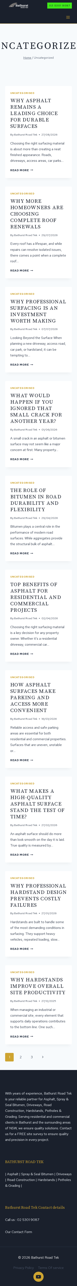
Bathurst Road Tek (25, 134)
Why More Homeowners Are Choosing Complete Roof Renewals (37, 214)
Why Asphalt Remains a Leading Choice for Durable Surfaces (34, 113)
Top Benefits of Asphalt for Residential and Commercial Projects (35, 597)
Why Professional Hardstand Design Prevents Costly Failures (38, 895)
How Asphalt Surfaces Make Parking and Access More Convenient (33, 698)
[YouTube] (38, 1277)
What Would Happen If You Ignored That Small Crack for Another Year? (36, 408)
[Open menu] (68, 17)
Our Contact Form (18, 1232)
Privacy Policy (23, 1268)
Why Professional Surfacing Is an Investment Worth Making (38, 311)
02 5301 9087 (59, 5)
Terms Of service (51, 1268)
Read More (21, 170)
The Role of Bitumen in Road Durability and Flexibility (35, 500)
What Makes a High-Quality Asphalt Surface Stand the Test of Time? (37, 804)
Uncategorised (22, 93)
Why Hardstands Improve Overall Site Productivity (38, 986)
